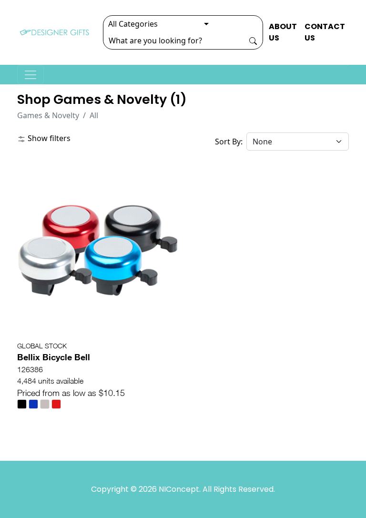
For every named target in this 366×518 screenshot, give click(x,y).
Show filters (48, 138)
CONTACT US (325, 32)
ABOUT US (283, 32)
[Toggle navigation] (30, 74)
